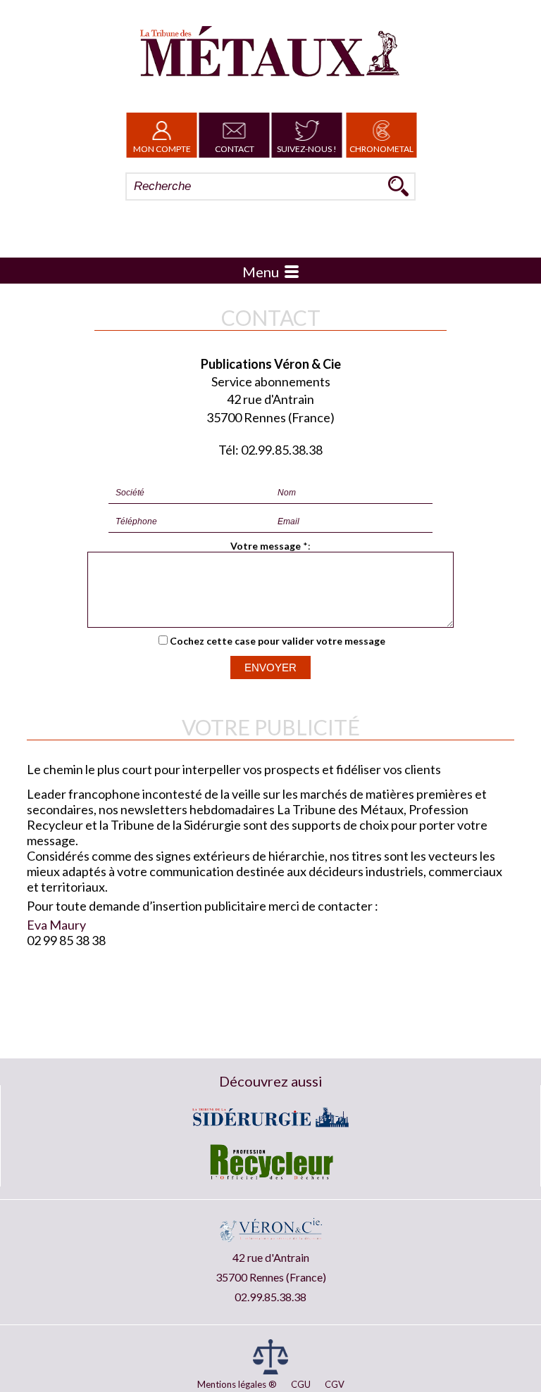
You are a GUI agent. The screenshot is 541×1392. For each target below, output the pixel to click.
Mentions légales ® (237, 1384)
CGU (301, 1384)
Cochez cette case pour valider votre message (277, 641)
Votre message (265, 546)
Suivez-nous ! (307, 149)
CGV (334, 1384)
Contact (234, 149)
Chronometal (381, 149)
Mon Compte (162, 149)
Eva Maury (56, 924)
